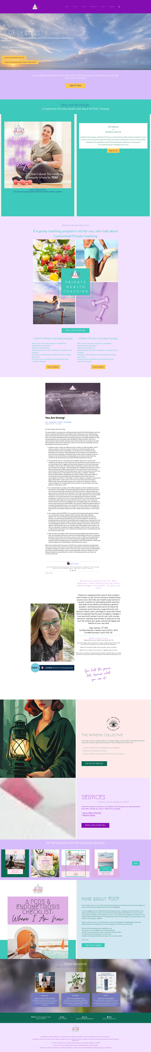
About (66, 6)
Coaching (75, 6)
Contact (103, 6)
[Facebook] (70, 570)
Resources (93, 6)
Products (111, 6)
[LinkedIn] (72, 570)
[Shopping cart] (119, 6)
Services (84, 6)
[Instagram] (75, 570)
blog (46, 422)
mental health (67, 422)
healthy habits (53, 422)
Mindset (60, 422)
